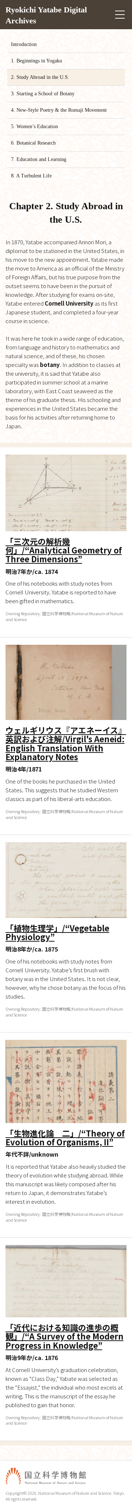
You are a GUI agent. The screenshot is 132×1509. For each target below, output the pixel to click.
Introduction (24, 44)
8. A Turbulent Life (31, 176)
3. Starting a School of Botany (42, 93)
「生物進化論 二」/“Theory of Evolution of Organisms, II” (65, 1137)
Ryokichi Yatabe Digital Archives (46, 10)
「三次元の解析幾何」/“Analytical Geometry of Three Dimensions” (64, 549)
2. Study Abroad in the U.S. (40, 77)
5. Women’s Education (34, 126)
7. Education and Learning (38, 159)
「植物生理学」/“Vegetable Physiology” (57, 932)
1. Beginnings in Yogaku (36, 61)
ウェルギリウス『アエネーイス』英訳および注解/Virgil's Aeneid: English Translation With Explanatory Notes (66, 743)
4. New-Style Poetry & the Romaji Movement (59, 110)
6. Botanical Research (33, 143)
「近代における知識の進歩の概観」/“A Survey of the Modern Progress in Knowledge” (65, 1336)
